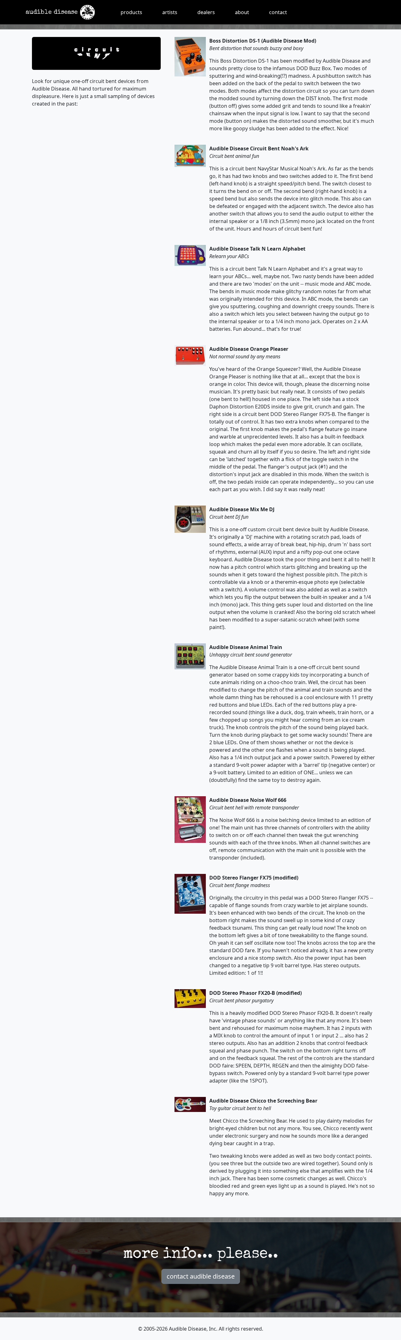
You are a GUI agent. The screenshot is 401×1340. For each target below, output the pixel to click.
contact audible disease (201, 1276)
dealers (206, 12)
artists (169, 12)
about (242, 12)
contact (278, 12)
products (131, 12)
